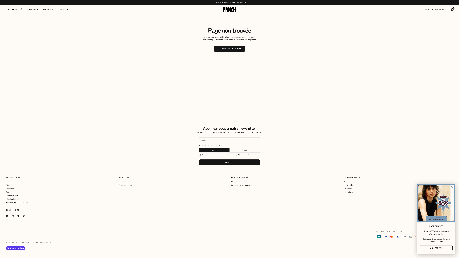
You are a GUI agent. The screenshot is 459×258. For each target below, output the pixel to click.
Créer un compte (125, 185)
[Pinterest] (20, 215)
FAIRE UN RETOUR (239, 177)
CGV (8, 192)
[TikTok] (25, 215)
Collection (48, 9)
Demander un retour (239, 182)
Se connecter (124, 182)
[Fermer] (452, 187)
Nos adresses (349, 192)
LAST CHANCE (32, 9)
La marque (63, 9)
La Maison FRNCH (352, 177)
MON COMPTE (125, 177)
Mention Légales (12, 199)
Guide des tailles (12, 182)
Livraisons (10, 189)
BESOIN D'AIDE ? (14, 177)
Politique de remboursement (242, 185)
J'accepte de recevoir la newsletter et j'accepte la (229, 155)
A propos (347, 182)
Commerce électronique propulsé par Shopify (35, 242)
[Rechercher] (447, 9)
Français (214, 150)
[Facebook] (8, 215)
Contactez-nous (12, 196)
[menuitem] (15, 9)
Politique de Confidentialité (17, 203)
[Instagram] (14, 215)
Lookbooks (348, 185)
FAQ (8, 185)
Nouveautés (16, 10)
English (244, 150)
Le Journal (348, 189)
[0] (451, 9)
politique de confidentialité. (246, 155)
